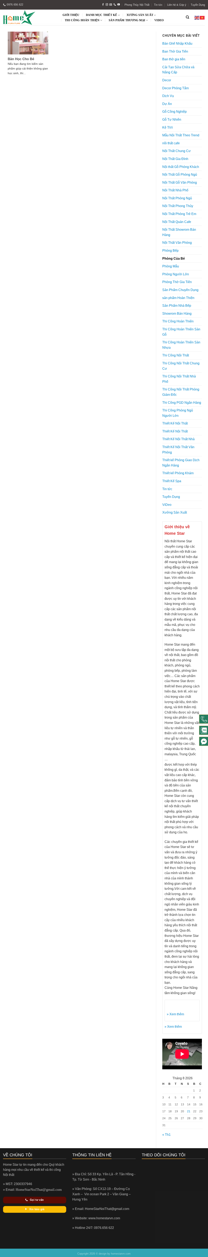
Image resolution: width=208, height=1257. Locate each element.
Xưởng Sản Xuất (140, 15)
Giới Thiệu (71, 15)
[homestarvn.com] (29, 17)
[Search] (187, 17)
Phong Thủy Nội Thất (137, 4)
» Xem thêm (175, 1014)
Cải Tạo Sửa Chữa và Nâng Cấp (178, 69)
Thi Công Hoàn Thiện (82, 20)
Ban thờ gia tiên (173, 59)
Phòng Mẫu (170, 266)
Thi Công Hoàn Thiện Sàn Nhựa (181, 345)
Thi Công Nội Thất (175, 355)
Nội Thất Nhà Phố (175, 190)
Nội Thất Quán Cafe (176, 222)
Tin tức (158, 4)
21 (188, 1111)
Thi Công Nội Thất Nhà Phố (179, 379)
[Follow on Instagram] (107, 4)
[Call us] (115, 4)
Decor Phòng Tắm (175, 88)
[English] (197, 17)
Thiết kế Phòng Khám (178, 473)
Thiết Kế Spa (171, 481)
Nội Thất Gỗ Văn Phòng (179, 182)
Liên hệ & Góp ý (176, 4)
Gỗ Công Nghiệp (174, 111)
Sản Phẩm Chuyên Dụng (180, 290)
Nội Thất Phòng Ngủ (177, 198)
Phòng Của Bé (173, 258)
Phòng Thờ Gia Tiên (177, 282)
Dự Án (167, 104)
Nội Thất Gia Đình (175, 159)
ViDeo (159, 20)
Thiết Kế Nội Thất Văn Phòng (178, 449)
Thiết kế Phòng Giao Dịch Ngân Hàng (180, 462)
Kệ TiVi (167, 127)
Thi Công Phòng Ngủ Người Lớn (177, 413)
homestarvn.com (121, 1253)
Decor (166, 80)
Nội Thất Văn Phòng (177, 242)
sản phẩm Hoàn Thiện (178, 298)
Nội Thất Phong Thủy (177, 206)
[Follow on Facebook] (103, 4)
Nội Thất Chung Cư (176, 151)
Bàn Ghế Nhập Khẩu (177, 43)
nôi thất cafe (171, 143)
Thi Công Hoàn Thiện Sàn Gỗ (181, 331)
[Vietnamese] (202, 17)
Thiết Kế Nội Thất (175, 423)
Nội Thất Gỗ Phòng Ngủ (179, 174)
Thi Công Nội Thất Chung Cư (180, 366)
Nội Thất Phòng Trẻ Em (179, 214)
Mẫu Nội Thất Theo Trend (180, 135)
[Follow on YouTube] (118, 4)
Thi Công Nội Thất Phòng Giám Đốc (180, 392)
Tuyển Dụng (198, 4)
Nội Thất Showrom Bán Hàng (179, 232)
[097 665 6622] (203, 719)
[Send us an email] (110, 4)
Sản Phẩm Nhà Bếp (176, 305)
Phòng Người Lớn (175, 274)
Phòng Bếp (170, 250)
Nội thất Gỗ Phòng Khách (180, 167)
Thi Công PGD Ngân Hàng (181, 402)
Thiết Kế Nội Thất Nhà (178, 439)
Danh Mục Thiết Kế (101, 15)
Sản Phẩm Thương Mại (127, 20)
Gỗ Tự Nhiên (171, 119)
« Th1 (166, 1134)
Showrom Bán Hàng (177, 313)
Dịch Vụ (168, 96)
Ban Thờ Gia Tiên (175, 51)
